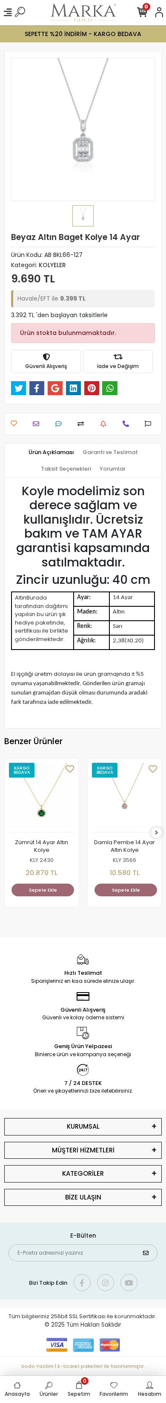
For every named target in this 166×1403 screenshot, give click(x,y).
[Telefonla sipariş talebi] (127, 423)
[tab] (51, 452)
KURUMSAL (83, 1126)
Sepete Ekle (43, 890)
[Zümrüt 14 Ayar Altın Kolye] (41, 797)
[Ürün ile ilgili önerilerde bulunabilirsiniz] (150, 423)
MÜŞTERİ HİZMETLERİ (83, 1150)
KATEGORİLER (83, 1173)
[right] (156, 833)
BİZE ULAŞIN (83, 1197)
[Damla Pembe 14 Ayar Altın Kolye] (124, 797)
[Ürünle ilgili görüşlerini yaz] (60, 423)
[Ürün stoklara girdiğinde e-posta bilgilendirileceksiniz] (105, 423)
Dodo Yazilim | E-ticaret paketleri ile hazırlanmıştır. (83, 1366)
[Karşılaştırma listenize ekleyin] (82, 423)
